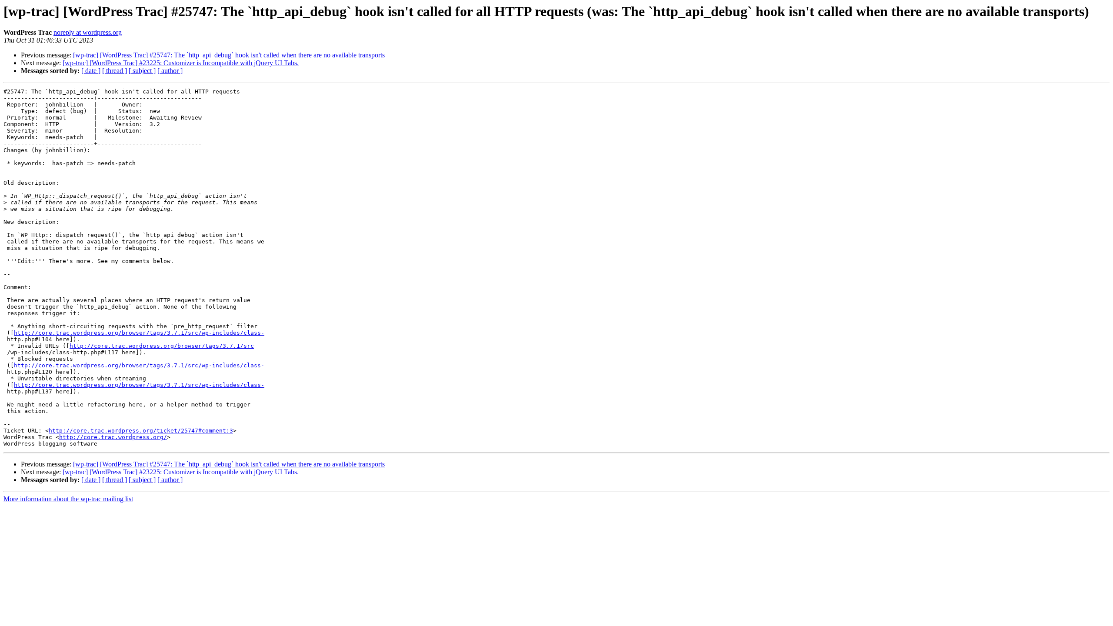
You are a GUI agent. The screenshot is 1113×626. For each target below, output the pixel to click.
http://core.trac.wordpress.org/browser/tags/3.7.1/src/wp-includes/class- (139, 333)
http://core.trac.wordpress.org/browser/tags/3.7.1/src (162, 346)
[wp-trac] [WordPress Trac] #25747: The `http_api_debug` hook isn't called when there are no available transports (229, 55)
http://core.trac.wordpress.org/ (113, 437)
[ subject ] (142, 70)
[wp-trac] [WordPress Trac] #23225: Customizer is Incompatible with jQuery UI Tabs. (181, 63)
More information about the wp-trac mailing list (68, 499)
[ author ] (170, 70)
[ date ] (90, 70)
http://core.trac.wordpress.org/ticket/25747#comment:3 (141, 430)
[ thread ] (114, 70)
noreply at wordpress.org (87, 32)
